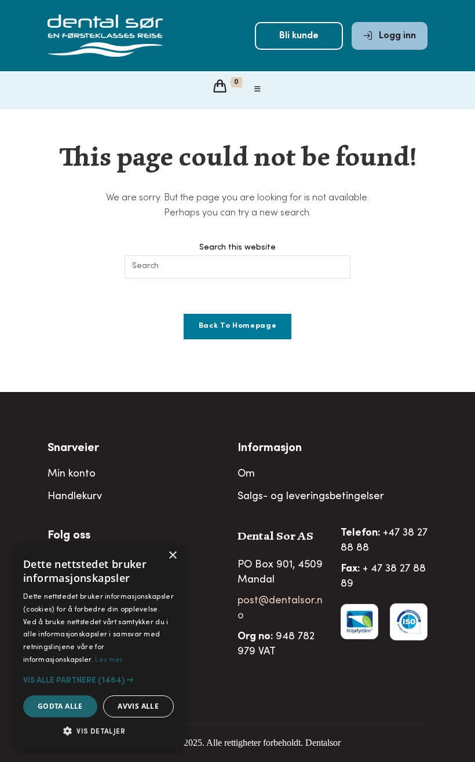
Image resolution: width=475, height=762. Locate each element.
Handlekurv (75, 497)
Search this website (237, 248)
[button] (98, 680)
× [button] (172, 555)
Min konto (72, 474)
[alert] (98, 646)
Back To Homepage (237, 326)
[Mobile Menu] (258, 90)
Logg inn (396, 36)
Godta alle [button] (60, 706)
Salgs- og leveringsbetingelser (310, 497)
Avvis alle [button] (138, 706)
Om (246, 474)
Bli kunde (299, 36)
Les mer (109, 660)
